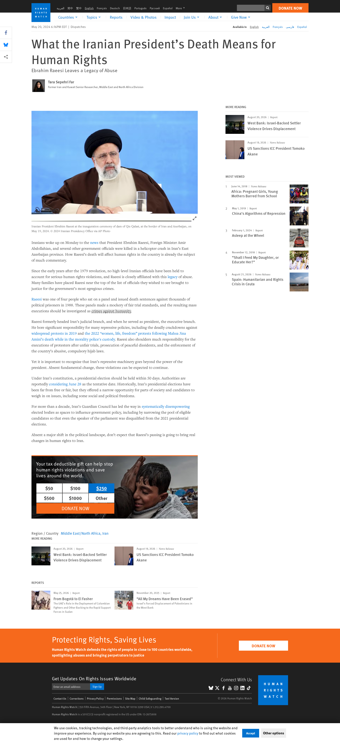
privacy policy (187, 733)
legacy (172, 276)
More (181, 8)
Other (101, 498)
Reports (116, 17)
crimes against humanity (111, 311)
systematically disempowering (166, 406)
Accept (250, 733)
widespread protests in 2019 (54, 333)
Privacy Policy (95, 698)
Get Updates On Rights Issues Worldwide (94, 678)
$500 (49, 498)
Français (102, 8)
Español (168, 8)
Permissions (114, 698)
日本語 (127, 8)
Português (140, 8)
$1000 (75, 498)
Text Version (172, 698)
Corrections (77, 698)
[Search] (267, 8)
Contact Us (60, 698)
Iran (105, 533)
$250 (101, 488)
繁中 (79, 8)
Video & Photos (143, 17)
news (94, 242)
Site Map (130, 698)
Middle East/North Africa (80, 533)
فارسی (290, 27)
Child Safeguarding (150, 698)
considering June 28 (65, 383)
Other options (273, 733)
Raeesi (36, 299)
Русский (155, 8)
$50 (49, 488)
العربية (60, 8)
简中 (70, 8)
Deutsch (115, 8)
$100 (75, 488)
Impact (170, 17)
